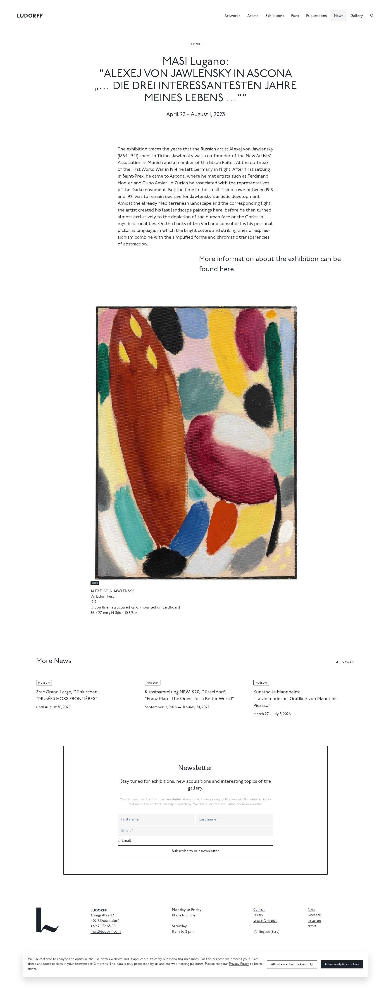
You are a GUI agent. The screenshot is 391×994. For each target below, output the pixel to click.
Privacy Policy (239, 964)
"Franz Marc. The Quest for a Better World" (189, 699)
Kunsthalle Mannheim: (276, 692)
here (227, 269)
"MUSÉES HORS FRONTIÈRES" (66, 699)
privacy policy (220, 799)
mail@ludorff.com (106, 932)
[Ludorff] (30, 15)
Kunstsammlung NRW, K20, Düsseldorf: (185, 692)
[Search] (372, 15)
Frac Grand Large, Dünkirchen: (67, 692)
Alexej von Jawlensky (112, 591)
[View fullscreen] (295, 308)
